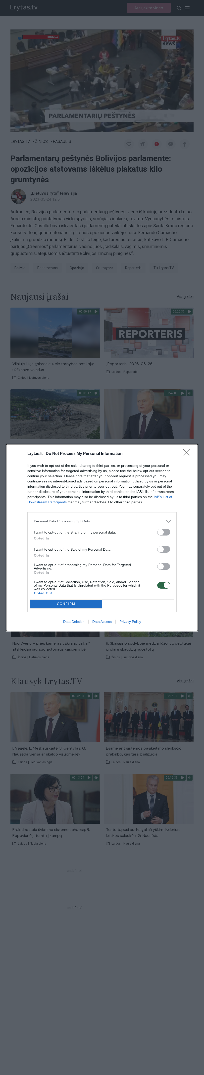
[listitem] (102, 521)
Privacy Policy (130, 622)
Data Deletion (74, 622)
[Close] (188, 454)
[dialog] (102, 537)
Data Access (102, 622)
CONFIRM (66, 604)
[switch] (163, 532)
